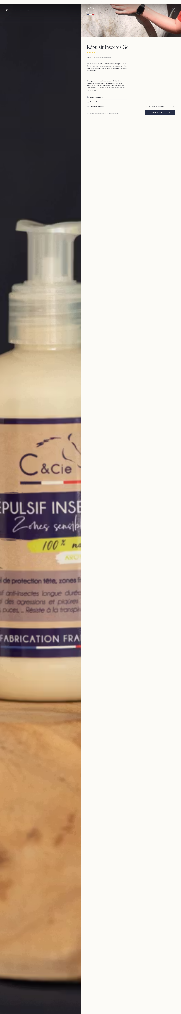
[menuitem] (17, 10)
